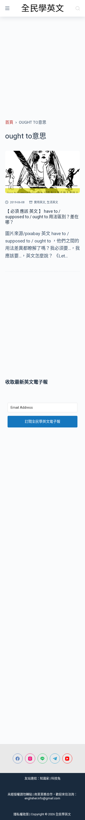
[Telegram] (55, 759)
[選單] (7, 8)
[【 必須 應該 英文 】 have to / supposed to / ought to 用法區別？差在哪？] (42, 172)
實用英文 (39, 202)
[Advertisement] (42, 61)
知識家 (44, 778)
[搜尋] (78, 8)
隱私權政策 (21, 814)
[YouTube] (67, 759)
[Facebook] (18, 759)
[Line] (43, 759)
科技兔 (55, 778)
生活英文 (52, 202)
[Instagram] (30, 759)
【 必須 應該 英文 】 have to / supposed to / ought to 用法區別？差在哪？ (42, 217)
